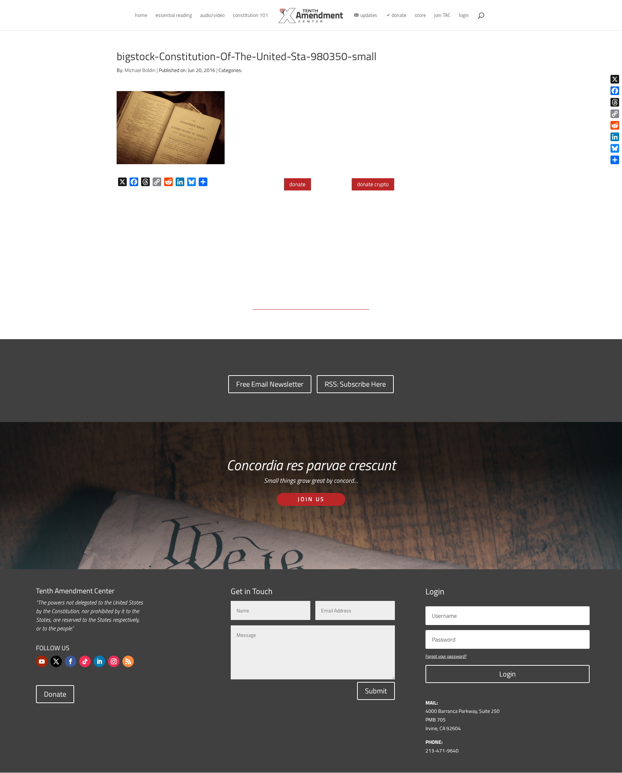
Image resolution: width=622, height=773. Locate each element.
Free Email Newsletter (269, 384)
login (464, 16)
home (141, 16)
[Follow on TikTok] (85, 661)
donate (297, 184)
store (420, 16)
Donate (55, 694)
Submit (376, 690)
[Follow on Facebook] (70, 661)
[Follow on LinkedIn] (99, 661)
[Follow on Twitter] (56, 661)
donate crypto (373, 184)
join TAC (442, 16)
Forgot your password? (445, 656)
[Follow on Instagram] (114, 661)
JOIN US (311, 499)
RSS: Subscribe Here (355, 384)
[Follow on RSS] (128, 661)
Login (507, 673)
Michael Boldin (140, 70)
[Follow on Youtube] (42, 661)
